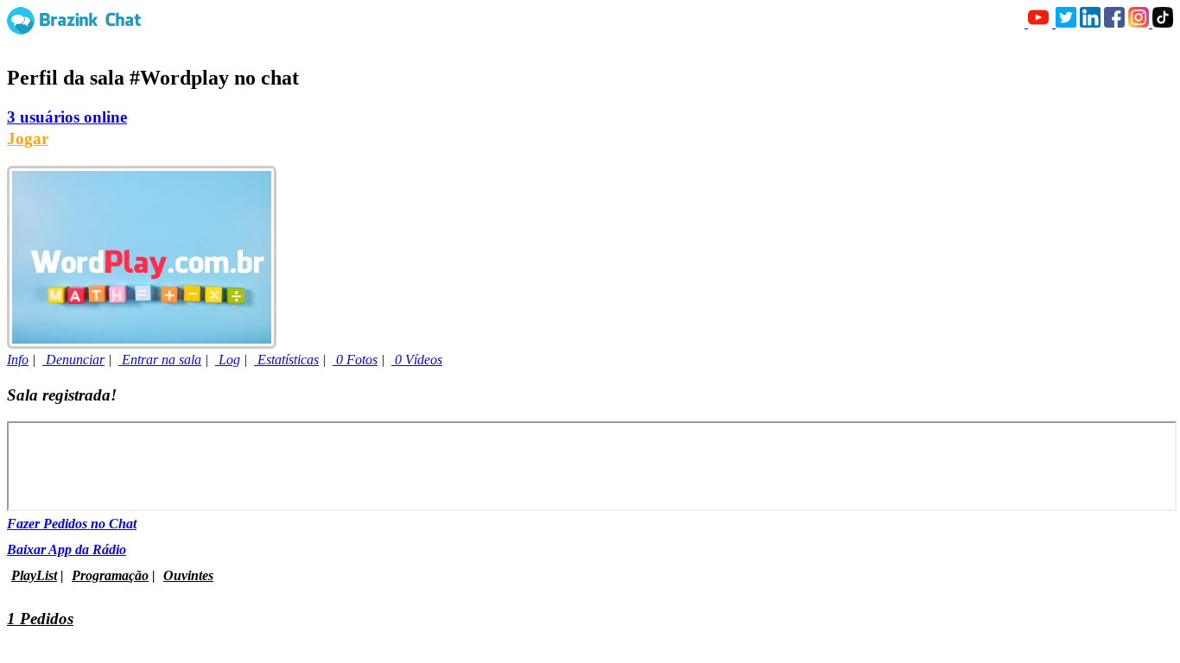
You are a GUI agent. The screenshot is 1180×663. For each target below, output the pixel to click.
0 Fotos (355, 359)
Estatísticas (286, 359)
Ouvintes (188, 575)
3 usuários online (67, 117)
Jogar (27, 138)
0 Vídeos (416, 359)
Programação (110, 575)
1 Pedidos (40, 618)
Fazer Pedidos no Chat (71, 523)
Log (227, 359)
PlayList (34, 575)
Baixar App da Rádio (66, 549)
